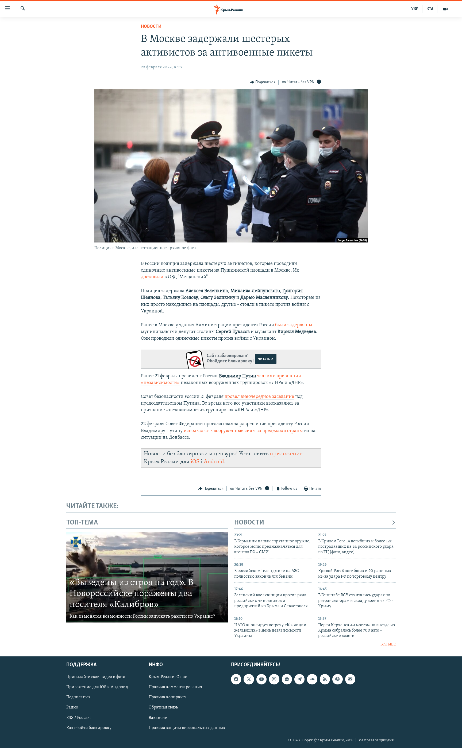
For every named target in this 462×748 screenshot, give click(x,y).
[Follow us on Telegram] (299, 679)
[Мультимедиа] (445, 9)
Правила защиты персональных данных (187, 728)
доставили (152, 277)
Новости (151, 26)
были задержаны (293, 325)
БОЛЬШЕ (388, 645)
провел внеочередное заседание (259, 396)
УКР (414, 9)
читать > (265, 359)
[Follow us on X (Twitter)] (249, 679)
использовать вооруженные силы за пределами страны (243, 431)
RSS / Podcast (78, 718)
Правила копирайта (168, 697)
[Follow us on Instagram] (274, 679)
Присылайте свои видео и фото (95, 677)
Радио (72, 708)
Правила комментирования (175, 687)
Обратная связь (163, 708)
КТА (429, 9)
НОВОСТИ (249, 522)
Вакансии (158, 718)
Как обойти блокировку (88, 728)
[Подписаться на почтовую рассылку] (350, 679)
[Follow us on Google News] (287, 679)
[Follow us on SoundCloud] (312, 679)
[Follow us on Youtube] (261, 679)
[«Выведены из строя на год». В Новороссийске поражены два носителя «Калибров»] (147, 577)
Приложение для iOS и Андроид (97, 687)
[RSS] (325, 679)
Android (214, 462)
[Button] (263, 82)
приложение (286, 454)
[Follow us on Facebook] (236, 679)
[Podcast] (337, 679)
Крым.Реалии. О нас (168, 677)
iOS (195, 462)
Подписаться (78, 697)
